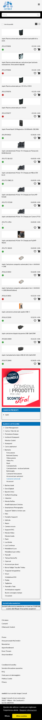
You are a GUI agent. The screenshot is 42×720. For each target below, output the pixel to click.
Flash (8, 463)
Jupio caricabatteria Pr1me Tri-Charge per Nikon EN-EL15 (20, 174)
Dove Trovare (6, 651)
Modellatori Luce (11, 548)
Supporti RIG (9, 530)
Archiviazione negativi (12, 590)
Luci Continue (10, 545)
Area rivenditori (7, 654)
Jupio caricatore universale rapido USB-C (16, 312)
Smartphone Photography (14, 507)
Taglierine (8, 583)
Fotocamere (10, 453)
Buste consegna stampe (13, 593)
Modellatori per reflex (12, 552)
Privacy (4, 682)
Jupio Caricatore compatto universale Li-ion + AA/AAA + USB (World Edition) (21, 289)
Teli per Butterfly (11, 558)
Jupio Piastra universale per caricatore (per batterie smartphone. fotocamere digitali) (19, 63)
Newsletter (6, 644)
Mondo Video (9, 533)
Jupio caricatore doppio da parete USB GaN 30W (19, 333)
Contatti (5, 624)
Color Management (11, 428)
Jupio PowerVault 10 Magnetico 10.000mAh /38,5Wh (20, 129)
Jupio (7, 415)
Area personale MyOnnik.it (11, 641)
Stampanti (8, 443)
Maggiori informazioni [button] (28, 710)
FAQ (3, 672)
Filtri (6, 514)
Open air (8, 561)
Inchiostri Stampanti (12, 437)
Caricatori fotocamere (14, 474)
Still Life (7, 520)
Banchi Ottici (9, 492)
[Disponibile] (3, 49)
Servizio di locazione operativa (12, 668)
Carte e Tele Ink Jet (12, 431)
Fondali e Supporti (11, 517)
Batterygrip (10, 471)
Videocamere (11, 458)
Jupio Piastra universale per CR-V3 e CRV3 (16, 86)
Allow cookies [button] (21, 716)
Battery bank (9, 485)
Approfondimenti (8, 648)
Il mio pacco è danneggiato (11, 675)
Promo (4, 637)
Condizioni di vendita (9, 665)
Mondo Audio (9, 536)
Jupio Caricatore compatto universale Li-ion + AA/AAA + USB (21, 265)
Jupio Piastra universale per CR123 (14, 108)
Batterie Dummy (12, 455)
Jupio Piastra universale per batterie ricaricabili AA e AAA (20, 40)
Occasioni (8, 596)
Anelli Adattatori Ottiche (14, 504)
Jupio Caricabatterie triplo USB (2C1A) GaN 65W (19, 355)
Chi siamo (5, 620)
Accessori (9, 481)
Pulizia (7, 580)
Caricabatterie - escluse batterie (17, 468)
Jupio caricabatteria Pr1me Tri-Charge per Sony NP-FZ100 (20, 196)
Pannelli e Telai (10, 586)
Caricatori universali (13, 479)
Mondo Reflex (10, 501)
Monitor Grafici (10, 440)
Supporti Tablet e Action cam (15, 511)
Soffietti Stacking (11, 495)
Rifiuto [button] (7, 716)
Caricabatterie (11, 466)
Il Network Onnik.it (8, 627)
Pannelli (7, 555)
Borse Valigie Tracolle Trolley (15, 567)
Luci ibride (8, 542)
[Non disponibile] (3, 73)
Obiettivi (8, 498)
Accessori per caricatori (14, 476)
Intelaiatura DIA (10, 577)
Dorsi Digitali (9, 489)
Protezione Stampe (11, 434)
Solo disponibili (8, 24)
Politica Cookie (7, 679)
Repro (7, 523)
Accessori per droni (11, 564)
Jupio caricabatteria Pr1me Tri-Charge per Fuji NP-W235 (19, 242)
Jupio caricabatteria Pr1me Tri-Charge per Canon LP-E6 (21, 216)
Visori (7, 574)
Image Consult (22, 693)
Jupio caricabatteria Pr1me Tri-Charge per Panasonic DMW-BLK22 (20, 152)
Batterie (8, 450)
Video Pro (9, 460)
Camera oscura (10, 526)
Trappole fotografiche (12, 571)
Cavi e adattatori (11, 446)
